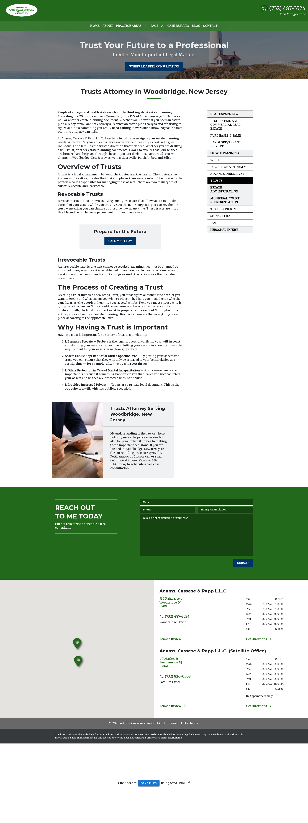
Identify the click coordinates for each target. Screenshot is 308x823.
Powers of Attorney (228, 167)
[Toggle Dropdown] (145, 26)
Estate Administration (224, 189)
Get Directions (256, 639)
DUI (213, 222)
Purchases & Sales (226, 135)
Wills (215, 160)
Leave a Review (170, 639)
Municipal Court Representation (225, 200)
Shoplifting (221, 216)
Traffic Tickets (224, 209)
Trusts (216, 180)
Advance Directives (227, 173)
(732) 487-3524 (177, 616)
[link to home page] (22, 10)
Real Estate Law (224, 114)
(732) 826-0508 (178, 676)
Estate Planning (224, 153)
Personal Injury (224, 229)
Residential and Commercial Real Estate (225, 124)
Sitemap (173, 723)
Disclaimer (192, 723)
